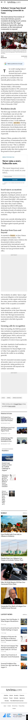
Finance (22, 695)
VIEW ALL (25, 513)
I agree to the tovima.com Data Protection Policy (13, 183)
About (5, 706)
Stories (7, 701)
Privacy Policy (21, 706)
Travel (11, 698)
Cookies (14, 708)
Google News (18, 404)
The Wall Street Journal (16, 701)
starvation (17, 123)
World (2, 56)
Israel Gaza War (17, 397)
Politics (6, 695)
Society (16, 695)
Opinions (22, 698)
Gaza (3, 397)
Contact (9, 706)
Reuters (12, 235)
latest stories (11, 406)
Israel (8, 397)
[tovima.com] (14, 2)
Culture (5, 698)
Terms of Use (14, 706)
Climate (16, 698)
